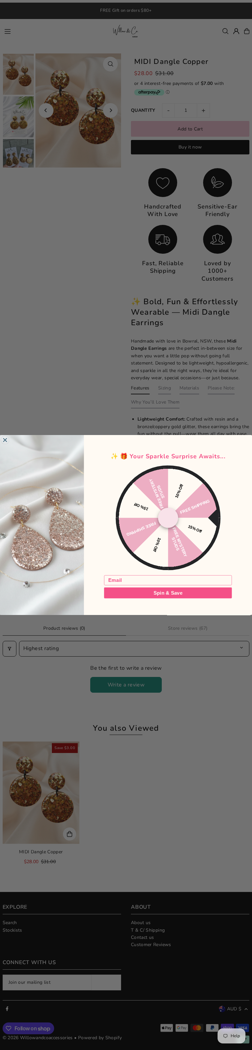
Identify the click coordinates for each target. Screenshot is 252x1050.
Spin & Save (168, 593)
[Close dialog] (5, 440)
